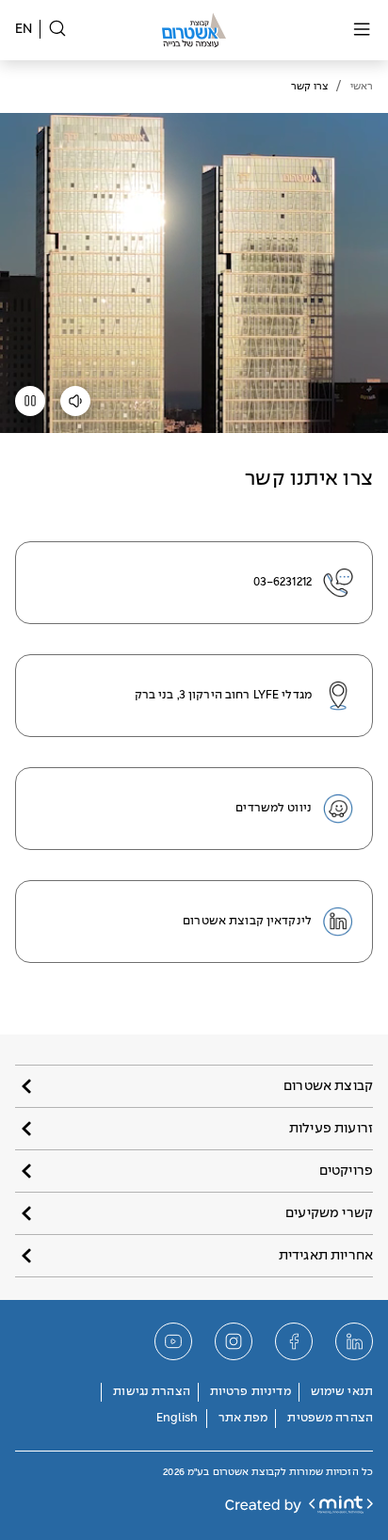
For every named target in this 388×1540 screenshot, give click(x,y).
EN (23, 29)
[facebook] (294, 1341)
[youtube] (173, 1341)
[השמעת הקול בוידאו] (75, 407)
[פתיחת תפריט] (361, 30)
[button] (194, 1086)
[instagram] (233, 1341)
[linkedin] (354, 1341)
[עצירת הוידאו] (30, 407)
